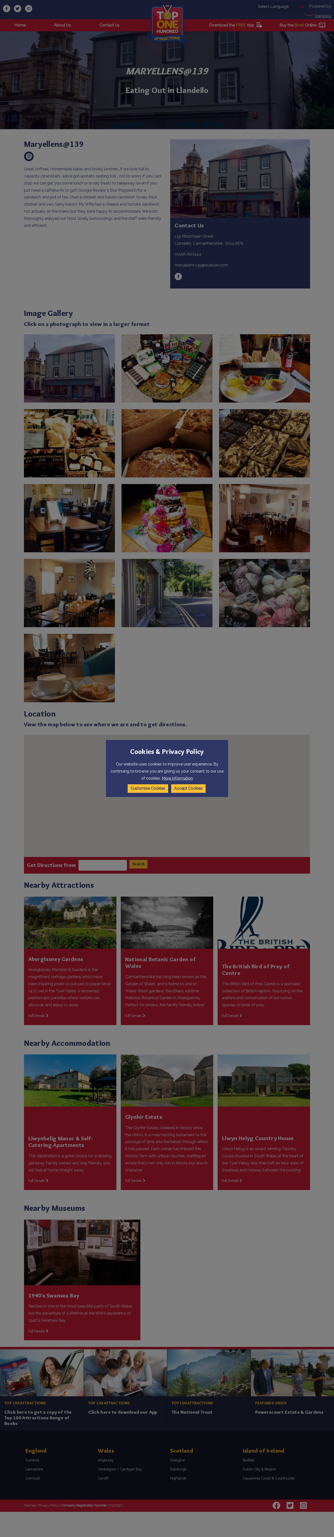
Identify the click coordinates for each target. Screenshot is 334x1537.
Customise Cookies (148, 788)
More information (177, 778)
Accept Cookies (188, 788)
